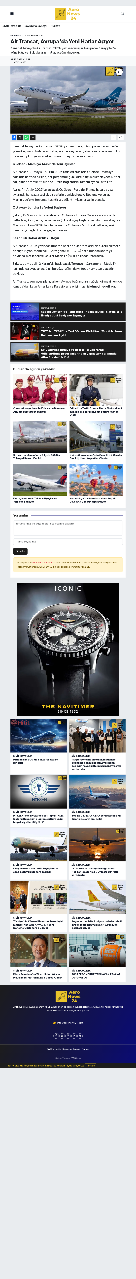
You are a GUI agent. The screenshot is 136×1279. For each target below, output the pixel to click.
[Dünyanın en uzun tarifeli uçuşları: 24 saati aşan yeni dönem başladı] (38, 844)
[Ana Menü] (12, 13)
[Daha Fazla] (32, 137)
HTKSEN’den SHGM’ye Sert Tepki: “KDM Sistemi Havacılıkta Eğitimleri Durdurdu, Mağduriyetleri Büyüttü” (38, 818)
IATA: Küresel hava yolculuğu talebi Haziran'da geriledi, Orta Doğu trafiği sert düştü (95, 871)
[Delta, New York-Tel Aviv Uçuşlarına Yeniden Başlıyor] (40, 480)
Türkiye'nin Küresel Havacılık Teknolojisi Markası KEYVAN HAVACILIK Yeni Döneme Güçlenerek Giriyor (38, 924)
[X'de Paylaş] (20, 137)
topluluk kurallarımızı (43, 562)
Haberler (15, 35)
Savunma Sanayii (36, 26)
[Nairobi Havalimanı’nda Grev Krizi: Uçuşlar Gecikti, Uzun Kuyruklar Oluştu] (96, 436)
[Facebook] (56, 1036)
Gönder (20, 551)
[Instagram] (68, 1036)
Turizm (55, 26)
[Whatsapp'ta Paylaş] (26, 137)
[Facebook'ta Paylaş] (14, 137)
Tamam (90, 1065)
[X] (62, 1036)
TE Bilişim (76, 1058)
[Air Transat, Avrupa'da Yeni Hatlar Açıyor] (68, 100)
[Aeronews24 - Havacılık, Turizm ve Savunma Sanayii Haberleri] (67, 14)
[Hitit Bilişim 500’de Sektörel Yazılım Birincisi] (38, 735)
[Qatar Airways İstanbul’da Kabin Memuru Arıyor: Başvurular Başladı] (40, 390)
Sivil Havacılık (11, 26)
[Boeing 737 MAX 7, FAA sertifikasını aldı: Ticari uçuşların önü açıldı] (97, 792)
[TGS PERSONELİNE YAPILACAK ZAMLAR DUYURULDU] (97, 950)
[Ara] (122, 14)
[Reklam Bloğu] (68, 649)
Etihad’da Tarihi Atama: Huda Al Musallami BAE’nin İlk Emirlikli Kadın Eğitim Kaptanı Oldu (95, 411)
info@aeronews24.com (70, 1023)
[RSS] (80, 1036)
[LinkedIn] (74, 1036)
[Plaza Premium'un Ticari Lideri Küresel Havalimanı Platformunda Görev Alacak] (38, 950)
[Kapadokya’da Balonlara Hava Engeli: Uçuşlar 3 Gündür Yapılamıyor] (96, 480)
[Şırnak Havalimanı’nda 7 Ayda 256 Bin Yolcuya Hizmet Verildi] (40, 436)
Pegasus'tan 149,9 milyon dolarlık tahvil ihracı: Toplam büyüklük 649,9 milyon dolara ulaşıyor (96, 924)
